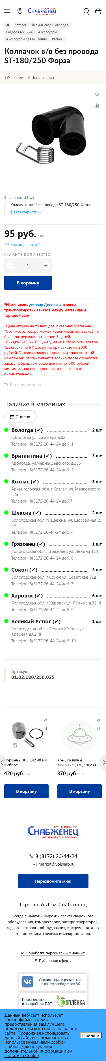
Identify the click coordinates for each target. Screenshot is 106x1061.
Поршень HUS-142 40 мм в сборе (25, 762)
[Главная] (7, 25)
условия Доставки (45, 304)
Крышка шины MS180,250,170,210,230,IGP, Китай (79, 762)
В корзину (28, 283)
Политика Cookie (22, 1055)
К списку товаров (25, 384)
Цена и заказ (42, 77)
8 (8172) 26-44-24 (56, 855)
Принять (90, 1035)
